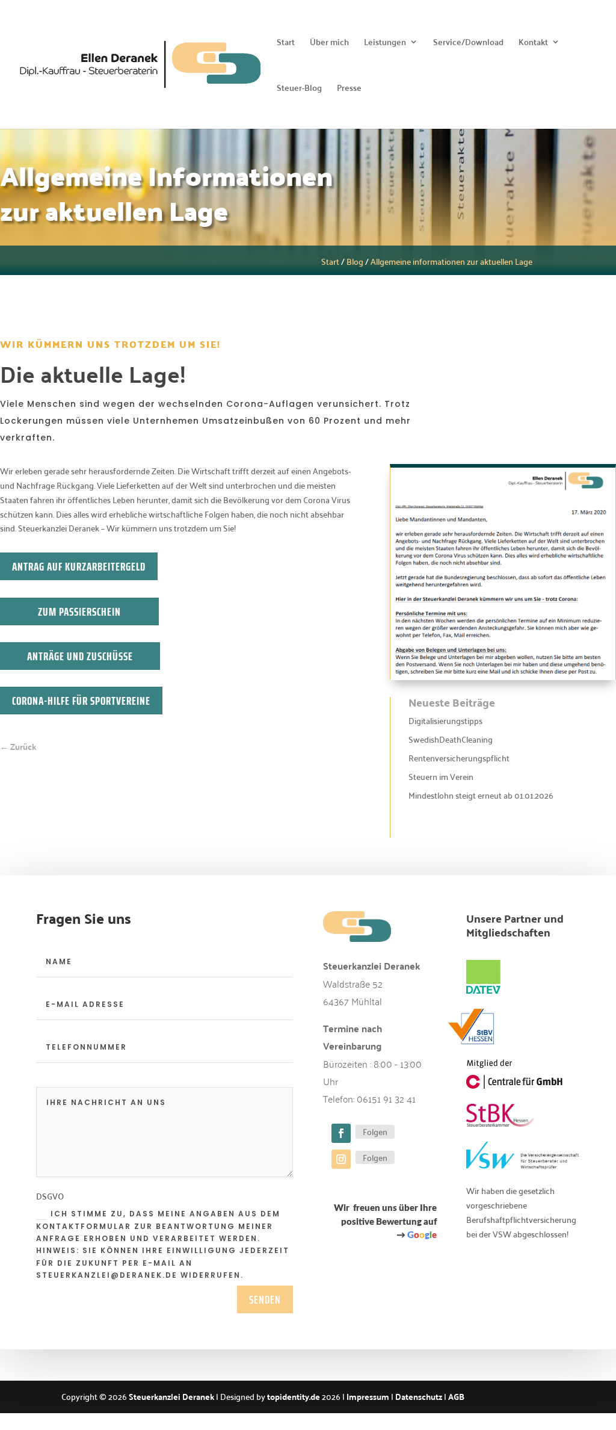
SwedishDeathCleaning (450, 739)
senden (265, 1299)
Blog (354, 261)
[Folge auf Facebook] (341, 1133)
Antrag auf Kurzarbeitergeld (79, 566)
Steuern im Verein (440, 776)
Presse (349, 89)
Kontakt (533, 43)
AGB (456, 1396)
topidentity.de (293, 1396)
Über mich (329, 43)
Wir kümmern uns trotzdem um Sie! (110, 345)
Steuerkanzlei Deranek (171, 1396)
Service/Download (468, 43)
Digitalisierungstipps (445, 720)
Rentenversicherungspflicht (459, 758)
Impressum (367, 1396)
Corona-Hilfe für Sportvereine (81, 700)
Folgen (375, 1131)
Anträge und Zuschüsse (80, 656)
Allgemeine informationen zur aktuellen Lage (451, 261)
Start (286, 43)
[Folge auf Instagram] (341, 1159)
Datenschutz (418, 1396)
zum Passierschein (79, 611)
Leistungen (385, 43)
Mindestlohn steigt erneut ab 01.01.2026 (480, 795)
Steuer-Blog (299, 89)
